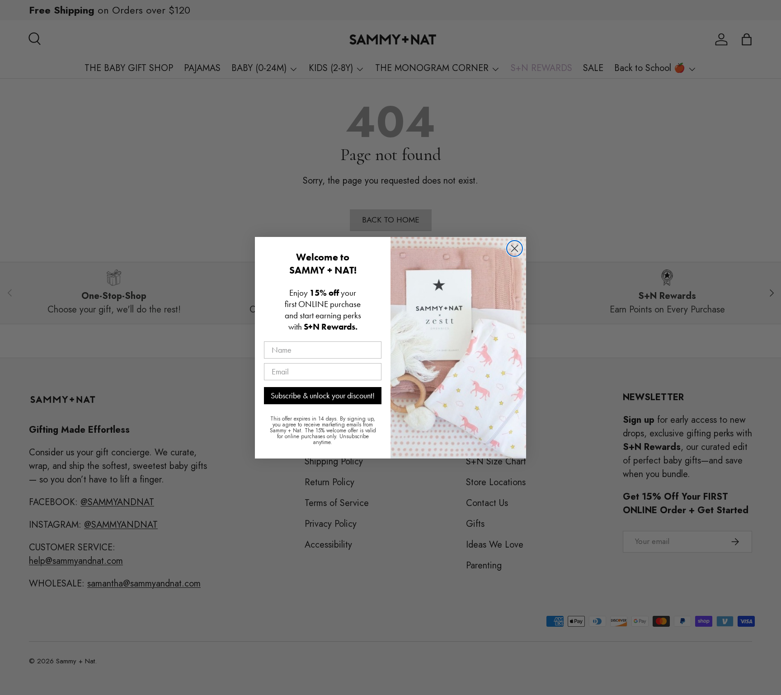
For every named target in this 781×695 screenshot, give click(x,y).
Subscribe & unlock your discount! (323, 395)
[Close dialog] (514, 248)
